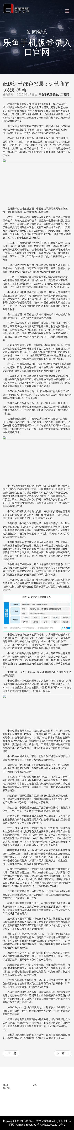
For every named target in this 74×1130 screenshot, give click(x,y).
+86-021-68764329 (19, 1084)
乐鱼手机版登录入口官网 (54, 94)
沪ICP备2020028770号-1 (51, 1124)
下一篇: (62, 1053)
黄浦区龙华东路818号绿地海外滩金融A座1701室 (30, 1081)
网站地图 (9, 1109)
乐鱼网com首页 (13, 1076)
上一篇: (11, 1053)
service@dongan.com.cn (26, 1088)
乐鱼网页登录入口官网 (18, 1103)
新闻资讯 (9, 1098)
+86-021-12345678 (48, 1084)
